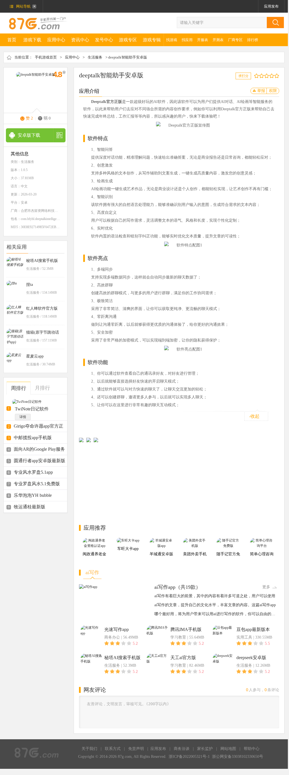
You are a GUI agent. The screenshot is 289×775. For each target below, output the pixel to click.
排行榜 (252, 40)
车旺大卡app (128, 549)
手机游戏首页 (46, 57)
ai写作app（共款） (177, 587)
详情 (22, 417)
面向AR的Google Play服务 (39, 449)
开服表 (202, 40)
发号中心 (104, 39)
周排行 (18, 388)
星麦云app (35, 356)
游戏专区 (128, 39)
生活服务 (95, 57)
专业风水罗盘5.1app (33, 472)
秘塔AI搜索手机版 (42, 261)
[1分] (255, 75)
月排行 (42, 388)
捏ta (29, 284)
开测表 (218, 40)
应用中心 (56, 39)
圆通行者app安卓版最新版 (39, 460)
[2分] (257, 75)
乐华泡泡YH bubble (33, 495)
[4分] (262, 75)
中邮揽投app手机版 (33, 437)
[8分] (273, 75)
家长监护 (205, 749)
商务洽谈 (181, 749)
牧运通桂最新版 (29, 506)
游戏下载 (32, 39)
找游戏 (171, 40)
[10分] (278, 75)
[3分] (260, 75)
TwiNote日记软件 (32, 408)
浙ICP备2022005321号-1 (189, 756)
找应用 (187, 40)
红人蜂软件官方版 (42, 308)
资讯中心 (80, 39)
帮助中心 (251, 749)
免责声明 (136, 749)
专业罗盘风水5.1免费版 (37, 483)
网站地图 (228, 749)
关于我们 (89, 749)
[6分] (268, 75)
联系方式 (113, 749)
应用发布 (271, 6)
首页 (11, 39)
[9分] (275, 75)
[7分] (270, 75)
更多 (266, 587)
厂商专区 (235, 40)
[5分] (265, 75)
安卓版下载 (29, 135)
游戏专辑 (152, 39)
